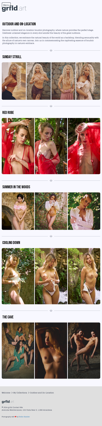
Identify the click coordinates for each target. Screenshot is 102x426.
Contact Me (18, 407)
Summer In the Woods (16, 187)
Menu (6, 5)
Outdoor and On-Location (42, 392)
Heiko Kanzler (24, 416)
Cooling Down (11, 242)
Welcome (6, 392)
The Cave (7, 317)
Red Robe (8, 112)
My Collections (20, 392)
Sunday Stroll (12, 57)
